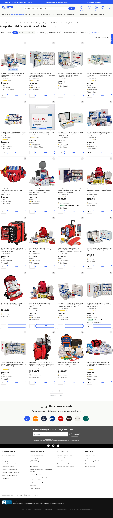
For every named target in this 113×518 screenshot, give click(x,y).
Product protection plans (37, 482)
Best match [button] (106, 37)
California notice (49, 509)
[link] (25, 43)
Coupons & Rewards (17, 14)
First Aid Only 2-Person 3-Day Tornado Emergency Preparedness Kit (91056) (41, 249)
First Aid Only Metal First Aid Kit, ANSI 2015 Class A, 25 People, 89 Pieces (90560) (99, 75)
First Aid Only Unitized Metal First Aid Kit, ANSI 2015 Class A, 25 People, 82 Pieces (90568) (70, 133)
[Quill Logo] (7, 7)
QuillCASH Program (35, 461)
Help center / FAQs (8, 466)
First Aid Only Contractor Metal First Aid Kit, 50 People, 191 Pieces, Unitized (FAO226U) (70, 75)
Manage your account (8, 461)
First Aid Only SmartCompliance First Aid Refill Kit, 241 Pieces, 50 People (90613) (13, 133)
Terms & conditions (26, 509)
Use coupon (75, 434)
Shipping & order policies (9, 469)
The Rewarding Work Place (93, 461)
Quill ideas (33, 485)
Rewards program (35, 458)
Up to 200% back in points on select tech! (56, 2)
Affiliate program (35, 488)
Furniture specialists (36, 480)
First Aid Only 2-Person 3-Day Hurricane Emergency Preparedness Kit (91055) (99, 190)
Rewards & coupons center (65, 466)
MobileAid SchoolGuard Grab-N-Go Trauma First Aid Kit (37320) (13, 304)
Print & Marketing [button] (68, 14)
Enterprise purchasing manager (39, 477)
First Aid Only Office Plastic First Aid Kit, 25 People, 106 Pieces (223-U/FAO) (13, 75)
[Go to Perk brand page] (52, 419)
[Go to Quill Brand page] (27, 419)
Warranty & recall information (10, 472)
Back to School (45, 14)
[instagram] (48, 445)
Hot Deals (28, 14)
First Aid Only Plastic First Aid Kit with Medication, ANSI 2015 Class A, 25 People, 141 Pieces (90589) (70, 304)
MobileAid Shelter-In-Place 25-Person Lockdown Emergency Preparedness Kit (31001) (40, 190)
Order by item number (63, 463)
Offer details (92, 87)
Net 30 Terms (34, 466)
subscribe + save (56, 14)
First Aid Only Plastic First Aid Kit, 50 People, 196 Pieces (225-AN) (41, 133)
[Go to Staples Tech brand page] (69, 419)
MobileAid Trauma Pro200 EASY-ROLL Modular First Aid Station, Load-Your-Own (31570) (13, 249)
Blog (86, 458)
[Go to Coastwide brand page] (35, 419)
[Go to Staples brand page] (60, 419)
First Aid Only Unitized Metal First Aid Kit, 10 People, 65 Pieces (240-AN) (99, 249)
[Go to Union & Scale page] (77, 419)
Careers (87, 463)
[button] (71, 8)
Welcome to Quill (90, 455)
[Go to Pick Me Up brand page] (44, 419)
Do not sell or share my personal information (81, 509)
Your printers (61, 461)
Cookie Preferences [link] (61, 509)
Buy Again (36, 14)
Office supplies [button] (82, 14)
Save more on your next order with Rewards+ (19, 2)
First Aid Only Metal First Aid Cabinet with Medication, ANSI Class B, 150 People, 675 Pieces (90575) (70, 190)
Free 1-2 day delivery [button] (9, 89)
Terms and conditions (48, 439)
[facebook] (58, 445)
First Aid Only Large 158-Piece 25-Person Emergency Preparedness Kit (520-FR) (98, 364)
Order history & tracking (9, 455)
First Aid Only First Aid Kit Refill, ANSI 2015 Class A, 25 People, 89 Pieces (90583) (99, 133)
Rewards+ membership (36, 455)
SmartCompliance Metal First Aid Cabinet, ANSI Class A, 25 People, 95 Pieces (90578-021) (99, 304)
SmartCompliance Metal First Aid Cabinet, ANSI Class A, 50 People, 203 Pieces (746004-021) (42, 75)
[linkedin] (53, 445)
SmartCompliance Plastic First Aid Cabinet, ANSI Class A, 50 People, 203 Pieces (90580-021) (13, 364)
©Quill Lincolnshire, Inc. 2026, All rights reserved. (25, 503)
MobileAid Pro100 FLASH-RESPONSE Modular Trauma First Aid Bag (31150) (13, 190)
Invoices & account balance (10, 463)
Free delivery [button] (35, 89)
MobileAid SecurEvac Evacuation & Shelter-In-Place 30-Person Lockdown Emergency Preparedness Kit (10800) (70, 364)
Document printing (35, 474)
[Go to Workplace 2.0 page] (86, 419)
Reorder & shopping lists (64, 455)
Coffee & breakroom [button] (97, 14)
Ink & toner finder (62, 458)
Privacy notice (38, 509)
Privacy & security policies (9, 475)
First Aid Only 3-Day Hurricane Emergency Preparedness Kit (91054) (39, 304)
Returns (4, 458)
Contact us (5, 478)
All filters (94, 32)
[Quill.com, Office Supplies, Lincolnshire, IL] (7, 502)
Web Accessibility (90, 466)
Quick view (13, 66)
